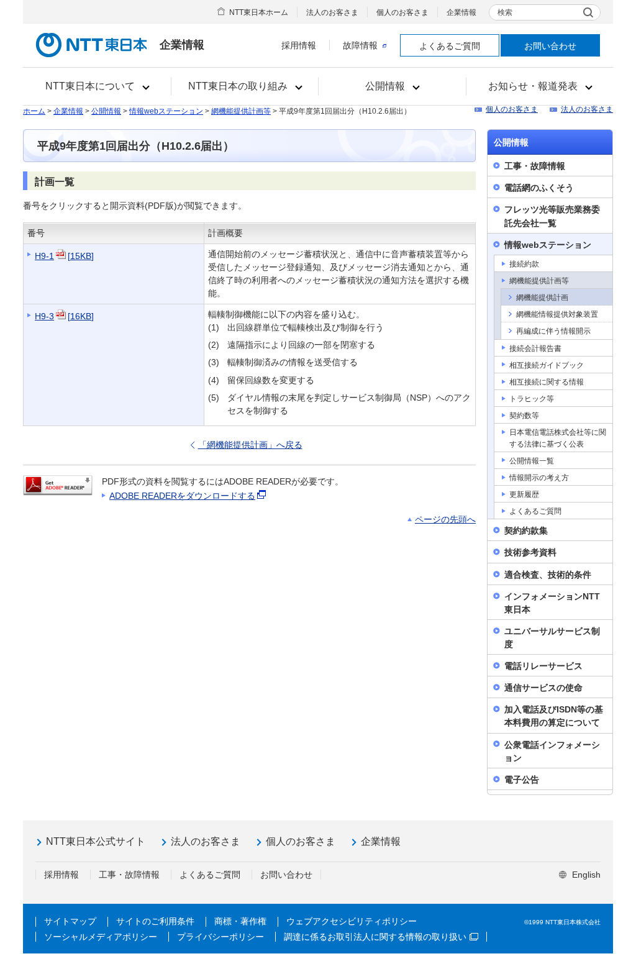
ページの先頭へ (445, 519)
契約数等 (524, 415)
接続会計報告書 (535, 348)
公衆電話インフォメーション (552, 751)
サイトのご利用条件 (155, 921)
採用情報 (298, 45)
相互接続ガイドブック (546, 365)
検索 (504, 12)
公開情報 (106, 111)
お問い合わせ (550, 46)
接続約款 (524, 264)
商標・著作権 (240, 921)
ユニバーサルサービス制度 (552, 637)
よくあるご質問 (449, 46)
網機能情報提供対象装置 (557, 314)
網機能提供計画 (542, 297)
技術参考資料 (530, 552)
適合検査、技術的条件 (547, 575)
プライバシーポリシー (220, 937)
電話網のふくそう (539, 188)
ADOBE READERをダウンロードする (182, 496)
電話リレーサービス (543, 666)
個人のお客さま (402, 12)
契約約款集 (526, 530)
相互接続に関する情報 (546, 382)
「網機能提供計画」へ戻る (250, 445)
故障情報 (360, 45)
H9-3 (64, 316)
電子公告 (521, 780)
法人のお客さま (332, 12)
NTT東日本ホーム (258, 12)
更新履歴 (524, 494)
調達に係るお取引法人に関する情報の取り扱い (375, 937)
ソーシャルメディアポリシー (100, 937)
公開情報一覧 (531, 461)
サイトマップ (70, 921)
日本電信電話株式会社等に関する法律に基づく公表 (557, 438)
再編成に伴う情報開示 (553, 331)
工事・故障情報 (534, 166)
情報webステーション (166, 111)
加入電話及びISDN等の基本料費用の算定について (553, 715)
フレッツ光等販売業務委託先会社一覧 (552, 215)
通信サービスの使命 (543, 688)
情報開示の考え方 (539, 477)
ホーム (34, 111)
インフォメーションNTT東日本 (552, 602)
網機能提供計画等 (241, 111)
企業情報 (461, 12)
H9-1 (64, 256)
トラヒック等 (531, 398)
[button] (97, 86)
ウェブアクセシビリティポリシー (351, 921)
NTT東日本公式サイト (95, 841)
